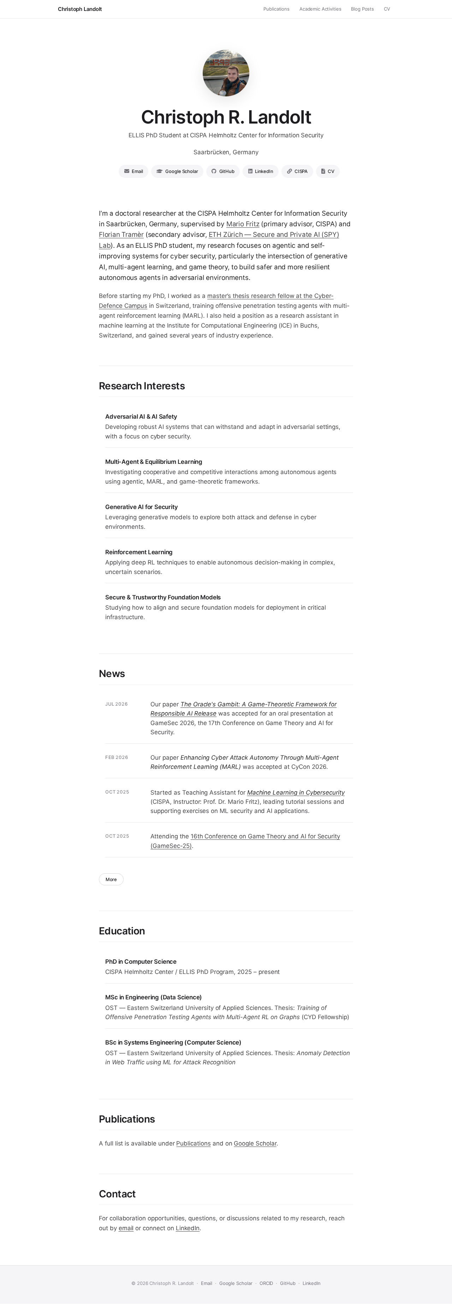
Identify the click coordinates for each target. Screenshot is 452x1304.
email (126, 1228)
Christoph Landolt (80, 9)
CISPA (301, 171)
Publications (276, 9)
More (111, 879)
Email (137, 171)
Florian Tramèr (121, 235)
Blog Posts (362, 9)
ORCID (266, 1283)
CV (387, 9)
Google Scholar (181, 171)
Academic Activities (320, 9)
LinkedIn (264, 171)
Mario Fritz (243, 224)
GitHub (227, 171)
